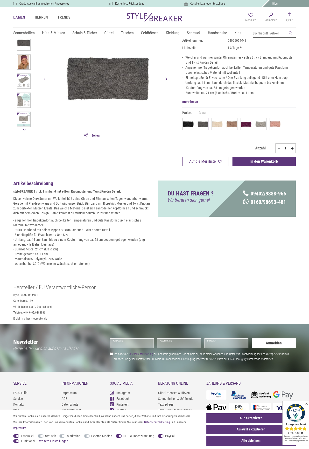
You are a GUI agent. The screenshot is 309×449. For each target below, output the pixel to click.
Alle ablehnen (250, 440)
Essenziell (27, 436)
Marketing (73, 436)
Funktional (28, 441)
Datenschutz (70, 404)
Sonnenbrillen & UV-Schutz (175, 399)
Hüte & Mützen (53, 33)
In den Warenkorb (264, 161)
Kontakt (18, 404)
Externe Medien (101, 436)
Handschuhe (217, 33)
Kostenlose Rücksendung (129, 3)
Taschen (127, 33)
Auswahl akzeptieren (251, 429)
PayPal (170, 436)
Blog (275, 3)
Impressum (69, 393)
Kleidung (173, 33)
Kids (237, 33)
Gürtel (109, 33)
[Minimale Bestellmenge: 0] (279, 148)
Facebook (122, 399)
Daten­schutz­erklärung (157, 422)
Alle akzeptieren (251, 418)
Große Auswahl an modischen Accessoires (44, 3)
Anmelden (274, 343)
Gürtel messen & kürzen (174, 393)
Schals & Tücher (84, 33)
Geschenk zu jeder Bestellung (207, 3)
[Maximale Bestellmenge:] (292, 148)
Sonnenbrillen (24, 33)
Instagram (123, 393)
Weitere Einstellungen (53, 441)
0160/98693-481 (268, 202)
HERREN (41, 17)
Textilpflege (166, 404)
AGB (64, 399)
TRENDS (63, 17)
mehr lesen (190, 102)
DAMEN (19, 17)
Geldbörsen (150, 33)
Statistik (50, 436)
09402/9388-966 (268, 194)
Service (18, 399)
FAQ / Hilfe (20, 393)
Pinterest (122, 404)
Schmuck (194, 33)
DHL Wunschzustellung (138, 436)
